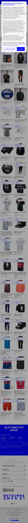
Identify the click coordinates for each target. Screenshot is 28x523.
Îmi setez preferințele (10, 49)
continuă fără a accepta (9, 29)
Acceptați (20, 49)
